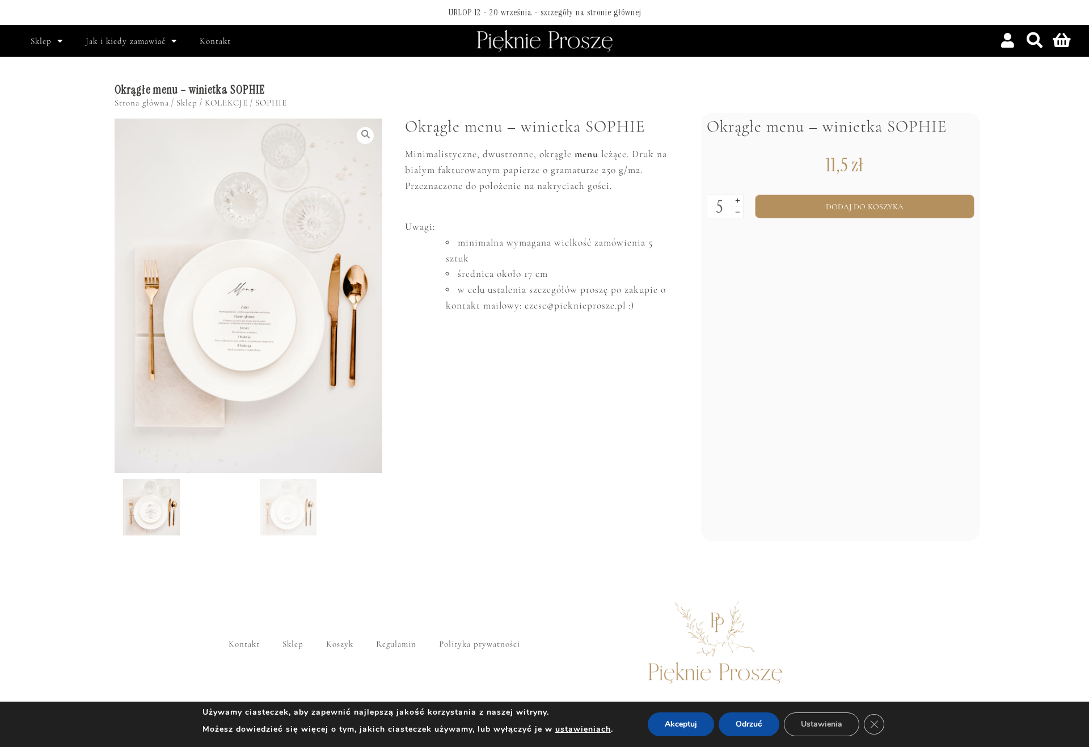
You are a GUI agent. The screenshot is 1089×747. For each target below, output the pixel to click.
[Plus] (738, 200)
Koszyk (339, 644)
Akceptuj (681, 724)
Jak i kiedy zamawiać (126, 41)
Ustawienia (821, 724)
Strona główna (142, 103)
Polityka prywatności (479, 644)
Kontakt (215, 41)
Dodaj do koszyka (865, 207)
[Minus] (738, 212)
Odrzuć (749, 724)
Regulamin (396, 644)
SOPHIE (271, 103)
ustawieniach (583, 729)
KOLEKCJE (226, 103)
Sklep (41, 41)
